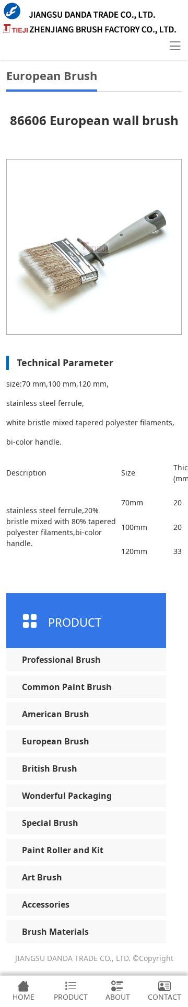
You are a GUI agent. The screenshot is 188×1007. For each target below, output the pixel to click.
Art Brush (42, 877)
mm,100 (45, 384)
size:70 (18, 384)
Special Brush (50, 823)
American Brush (55, 714)
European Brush (55, 741)
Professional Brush (61, 659)
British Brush (49, 768)
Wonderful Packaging (67, 795)
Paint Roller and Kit (62, 850)
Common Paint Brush (67, 687)
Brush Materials (55, 931)
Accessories (45, 904)
